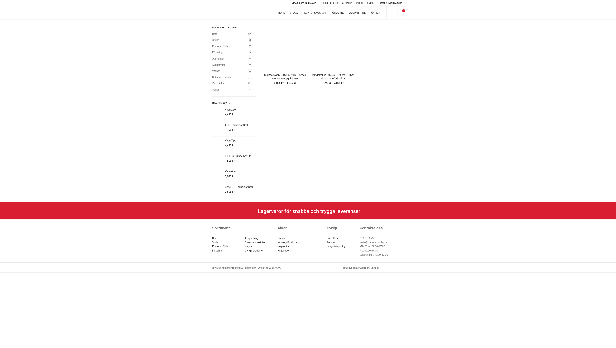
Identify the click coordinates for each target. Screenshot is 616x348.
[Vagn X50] (217, 113)
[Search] (393, 13)
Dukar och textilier (255, 242)
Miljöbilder (284, 250)
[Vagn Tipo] (217, 144)
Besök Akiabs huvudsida (391, 3)
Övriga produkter (254, 250)
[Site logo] (234, 12)
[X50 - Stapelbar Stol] (217, 128)
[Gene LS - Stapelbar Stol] (217, 190)
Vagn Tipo (230, 140)
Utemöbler (218, 58)
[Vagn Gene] (217, 175)
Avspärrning (218, 64)
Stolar (215, 40)
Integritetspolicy (336, 246)
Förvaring (217, 52)
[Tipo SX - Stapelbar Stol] (217, 159)
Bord (214, 33)
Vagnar (216, 70)
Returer (331, 242)
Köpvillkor (332, 238)
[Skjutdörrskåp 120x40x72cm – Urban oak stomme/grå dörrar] (285, 50)
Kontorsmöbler (220, 46)
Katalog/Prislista (287, 242)
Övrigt (215, 89)
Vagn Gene (231, 171)
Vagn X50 (230, 109)
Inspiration (284, 246)
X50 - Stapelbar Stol (236, 125)
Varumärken (218, 83)
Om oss (282, 238)
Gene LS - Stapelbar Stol (239, 186)
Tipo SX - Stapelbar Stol (238, 156)
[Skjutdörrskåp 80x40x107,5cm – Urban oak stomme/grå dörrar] (332, 50)
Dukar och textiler (222, 77)
